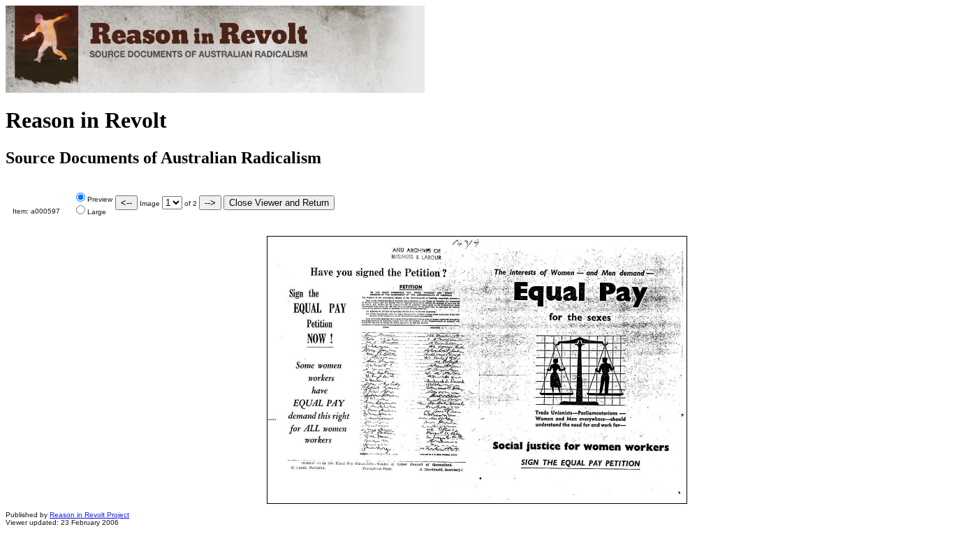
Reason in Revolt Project (89, 515)
